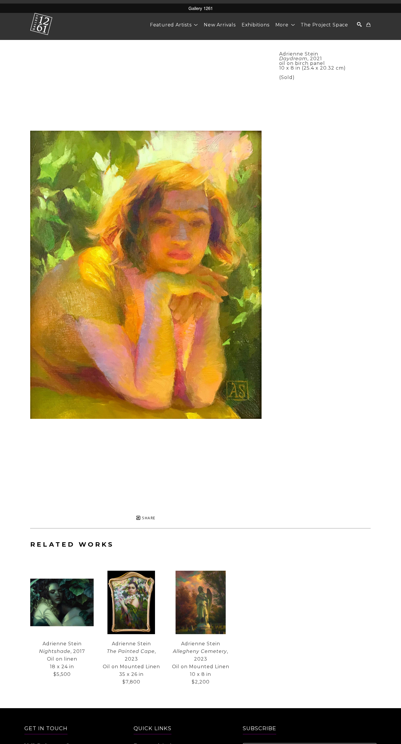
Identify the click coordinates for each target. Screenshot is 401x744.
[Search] (359, 24)
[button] (174, 25)
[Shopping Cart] (368, 24)
